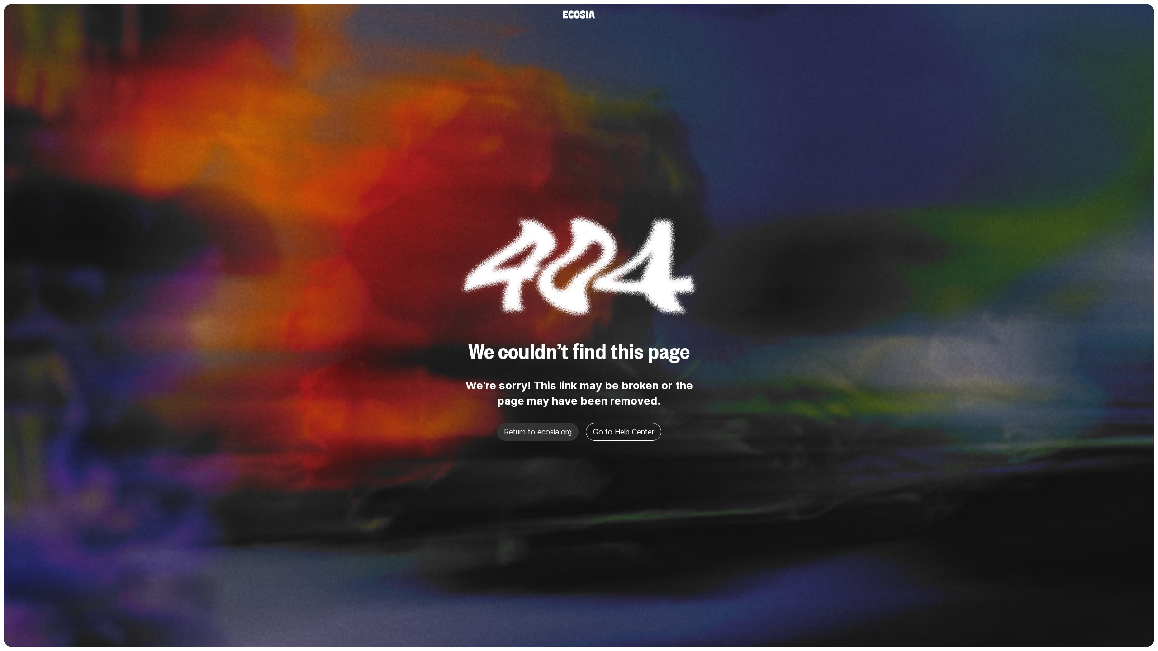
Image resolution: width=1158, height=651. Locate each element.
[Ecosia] (579, 14)
